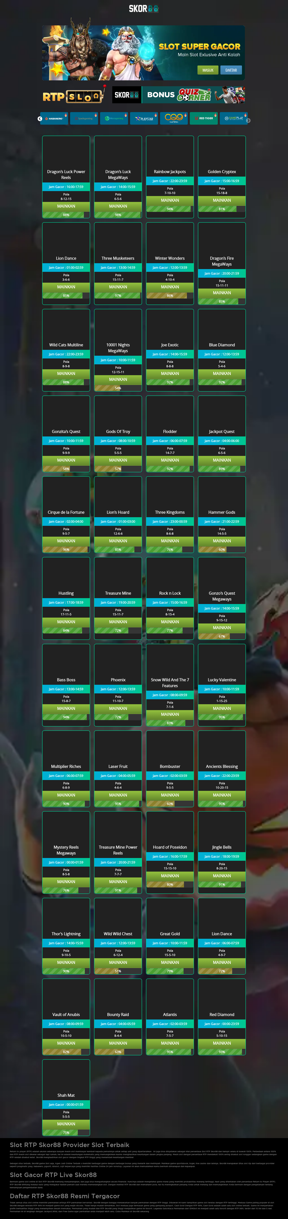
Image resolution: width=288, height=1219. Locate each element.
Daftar (231, 70)
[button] (40, 118)
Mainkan (66, 206)
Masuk (208, 70)
